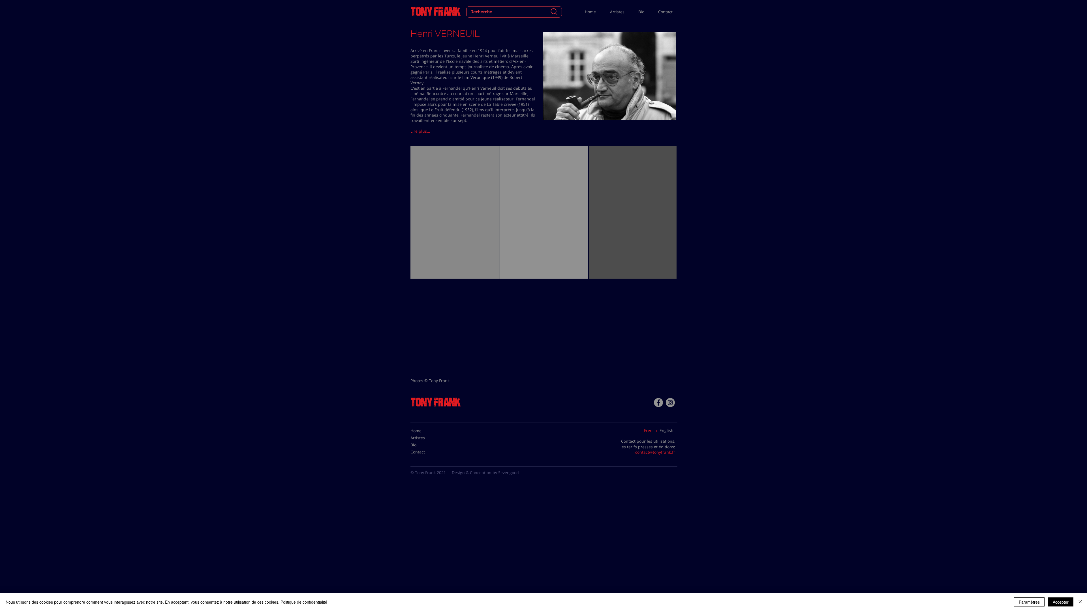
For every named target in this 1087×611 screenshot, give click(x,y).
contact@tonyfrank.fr (655, 452)
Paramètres (1029, 602)
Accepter (1061, 602)
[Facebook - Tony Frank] (658, 402)
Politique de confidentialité (304, 602)
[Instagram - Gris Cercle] (670, 402)
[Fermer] (1080, 601)
